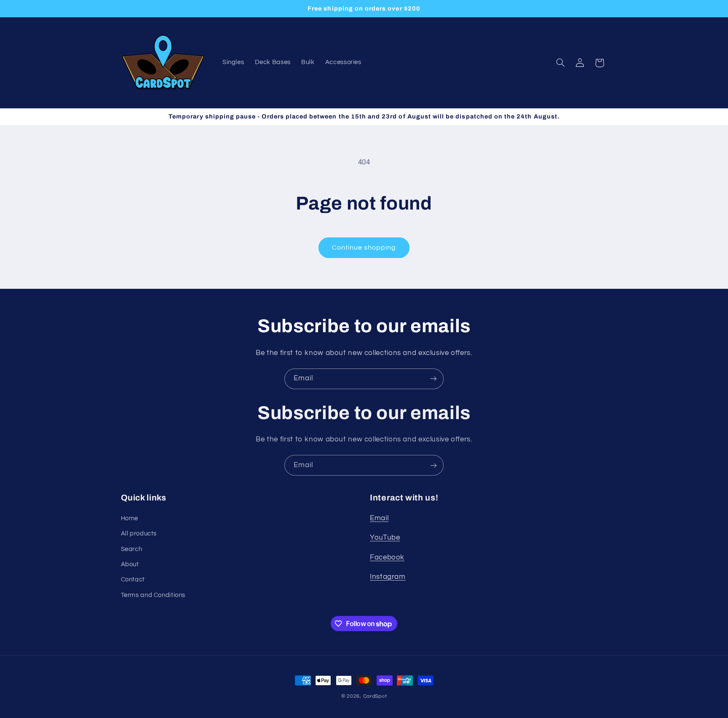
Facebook (387, 557)
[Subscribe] (433, 378)
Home (130, 518)
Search (131, 549)
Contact (133, 579)
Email (379, 518)
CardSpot (375, 696)
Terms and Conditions (153, 595)
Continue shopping (364, 247)
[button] (560, 63)
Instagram (388, 577)
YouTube (385, 537)
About (130, 564)
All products (139, 533)
